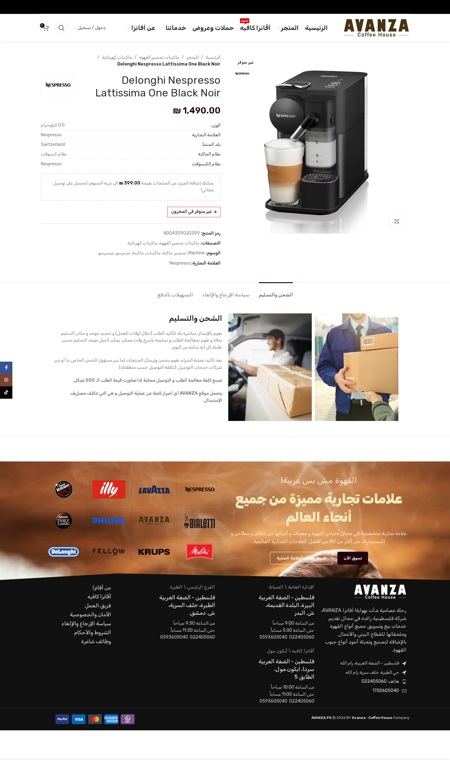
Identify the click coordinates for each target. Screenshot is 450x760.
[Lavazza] (154, 489)
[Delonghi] (63, 552)
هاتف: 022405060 (380, 681)
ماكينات (153, 253)
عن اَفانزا (101, 587)
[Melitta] (199, 552)
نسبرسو (123, 253)
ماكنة (167, 253)
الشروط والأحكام (92, 632)
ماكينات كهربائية (117, 57)
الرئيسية (213, 57)
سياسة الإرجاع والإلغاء (86, 623)
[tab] (276, 291)
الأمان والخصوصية (90, 614)
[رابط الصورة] (380, 591)
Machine (196, 253)
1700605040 (385, 690)
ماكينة (138, 253)
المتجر (192, 57)
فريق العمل (98, 605)
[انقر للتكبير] (397, 221)
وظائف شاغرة (96, 641)
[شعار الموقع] (376, 27)
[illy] (108, 489)
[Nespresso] (199, 489)
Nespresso (179, 263)
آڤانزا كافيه (99, 596)
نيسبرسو (106, 253)
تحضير (180, 253)
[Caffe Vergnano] (63, 489)
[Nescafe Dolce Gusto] (63, 520)
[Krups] (154, 552)
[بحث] (61, 28)
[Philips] (108, 520)
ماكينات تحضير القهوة (159, 57)
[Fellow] (108, 552)
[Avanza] (154, 520)
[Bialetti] (199, 520)
